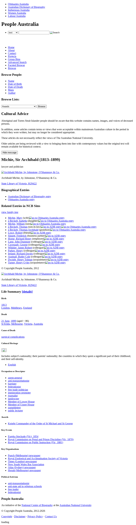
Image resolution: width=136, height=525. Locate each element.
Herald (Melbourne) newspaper (24, 470)
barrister (12, 383)
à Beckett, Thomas (18, 226)
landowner (13, 398)
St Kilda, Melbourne (12, 323)
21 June (5, 321)
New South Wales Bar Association (26, 464)
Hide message (9, 152)
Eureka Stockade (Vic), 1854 (23, 436)
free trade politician (18, 389)
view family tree (9, 212)
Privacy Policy (35, 516)
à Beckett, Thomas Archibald (23, 229)
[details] (27, 291)
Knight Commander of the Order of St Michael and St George (40, 423)
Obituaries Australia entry (21, 199)
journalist (13, 395)
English (12, 364)
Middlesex (16, 307)
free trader (13, 489)
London (5, 307)
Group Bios (14, 59)
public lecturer (15, 410)
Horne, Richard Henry (20, 238)
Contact (12, 53)
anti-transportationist (18, 380)
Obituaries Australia (18, 4)
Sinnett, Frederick (17, 235)
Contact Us (51, 516)
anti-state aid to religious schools (25, 486)
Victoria (28, 323)
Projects (12, 56)
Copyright (6, 516)
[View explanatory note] (4, 350)
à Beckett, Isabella (17, 220)
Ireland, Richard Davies (20, 253)
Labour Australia (17, 16)
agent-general (15, 377)
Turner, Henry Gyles (19, 262)
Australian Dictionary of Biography (26, 7)
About (11, 50)
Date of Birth (15, 84)
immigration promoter (19, 392)
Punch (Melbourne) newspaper (24, 455)
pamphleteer (14, 407)
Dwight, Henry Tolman (20, 259)
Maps (11, 89)
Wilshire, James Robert (20, 247)
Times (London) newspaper (22, 461)
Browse (12, 68)
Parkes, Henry (15, 250)
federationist (14, 386)
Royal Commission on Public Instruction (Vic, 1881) (35, 442)
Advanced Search (17, 62)
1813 (4, 304)
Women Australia (17, 13)
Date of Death (15, 87)
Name (11, 81)
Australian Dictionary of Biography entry (29, 196)
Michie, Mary (15, 217)
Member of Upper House (21, 404)
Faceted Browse (16, 65)
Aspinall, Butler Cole (19, 256)
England (27, 307)
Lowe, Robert (15, 232)
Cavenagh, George (18, 244)
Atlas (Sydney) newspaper (22, 467)
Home (11, 47)
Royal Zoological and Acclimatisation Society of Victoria (38, 458)
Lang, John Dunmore (19, 241)
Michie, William (16, 223)
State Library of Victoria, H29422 (19, 183)
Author (11, 92)
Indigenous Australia (19, 10)
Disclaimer (19, 516)
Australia (38, 323)
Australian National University (76, 505)
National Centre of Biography (37, 505)
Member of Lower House (21, 401)
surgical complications (13, 336)
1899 (13, 321)
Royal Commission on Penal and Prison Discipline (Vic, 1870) (40, 439)
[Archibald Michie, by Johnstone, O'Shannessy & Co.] (30, 172)
